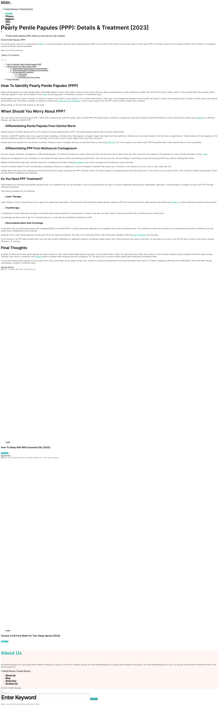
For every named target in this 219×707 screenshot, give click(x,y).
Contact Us (11, 683)
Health (9, 13)
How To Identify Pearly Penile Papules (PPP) (24, 64)
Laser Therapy (22, 74)
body (205, 154)
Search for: (5, 693)
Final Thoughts (13, 79)
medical (38, 256)
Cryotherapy (22, 76)
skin (45, 94)
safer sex (111, 142)
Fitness (9, 16)
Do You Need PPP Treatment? (23, 72)
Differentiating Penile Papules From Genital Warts (30, 68)
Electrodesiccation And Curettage (29, 77)
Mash (6, 2)
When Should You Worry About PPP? (21, 66)
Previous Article (7, 267)
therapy (174, 202)
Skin (7, 21)
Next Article (6, 455)
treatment (80, 162)
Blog (7, 678)
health (41, 44)
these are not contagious (69, 101)
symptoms (199, 118)
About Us (10, 675)
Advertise (10, 680)
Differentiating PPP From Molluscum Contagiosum (30, 70)
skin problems (140, 235)
